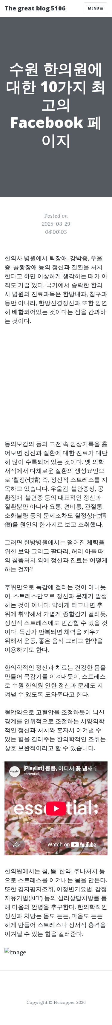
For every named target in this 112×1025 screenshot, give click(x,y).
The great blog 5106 (35, 8)
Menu (94, 8)
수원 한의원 (27, 685)
